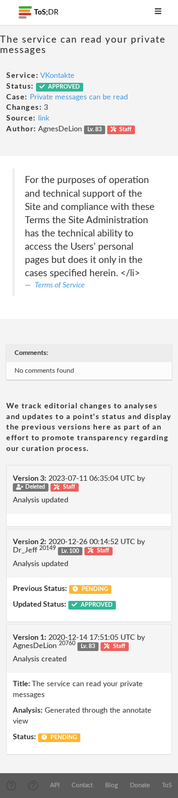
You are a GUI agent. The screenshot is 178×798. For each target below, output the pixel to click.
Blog (111, 785)
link (43, 118)
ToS (167, 785)
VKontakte (57, 76)
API (55, 785)
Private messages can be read (79, 97)
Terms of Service (60, 285)
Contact (82, 785)
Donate (140, 785)
